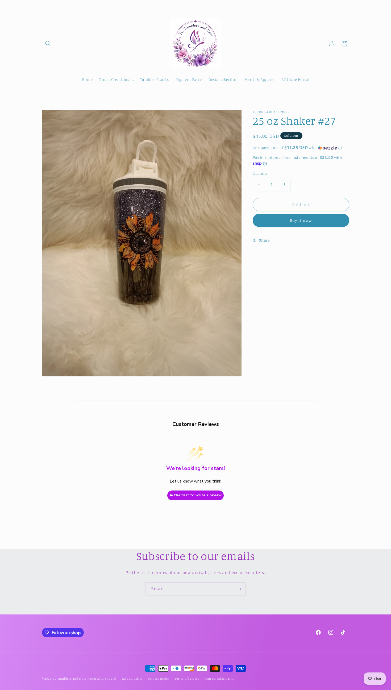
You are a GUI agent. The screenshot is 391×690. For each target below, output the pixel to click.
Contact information (220, 678)
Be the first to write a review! (195, 495)
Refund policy (132, 678)
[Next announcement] (347, 5)
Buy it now (301, 220)
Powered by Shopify (102, 678)
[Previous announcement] (43, 5)
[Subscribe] (239, 588)
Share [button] (264, 240)
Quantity (260, 173)
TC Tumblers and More (69, 678)
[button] (48, 44)
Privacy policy (158, 678)
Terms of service (187, 678)
